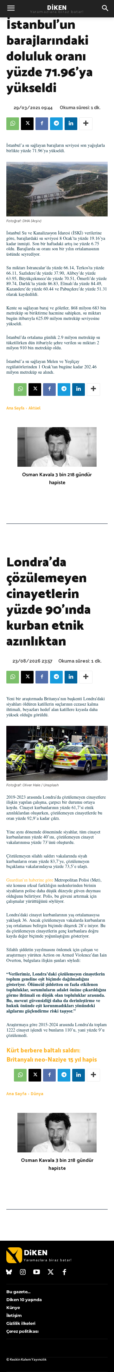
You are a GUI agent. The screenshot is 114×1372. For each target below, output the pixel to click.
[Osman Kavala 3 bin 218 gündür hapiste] (57, 447)
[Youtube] (36, 1272)
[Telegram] (56, 123)
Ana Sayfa (15, 408)
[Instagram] (23, 1272)
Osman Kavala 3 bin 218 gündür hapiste (57, 479)
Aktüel (34, 408)
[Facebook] (41, 123)
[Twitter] (50, 1272)
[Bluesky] (9, 1272)
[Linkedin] (71, 123)
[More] (85, 123)
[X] (27, 123)
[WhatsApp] (12, 123)
